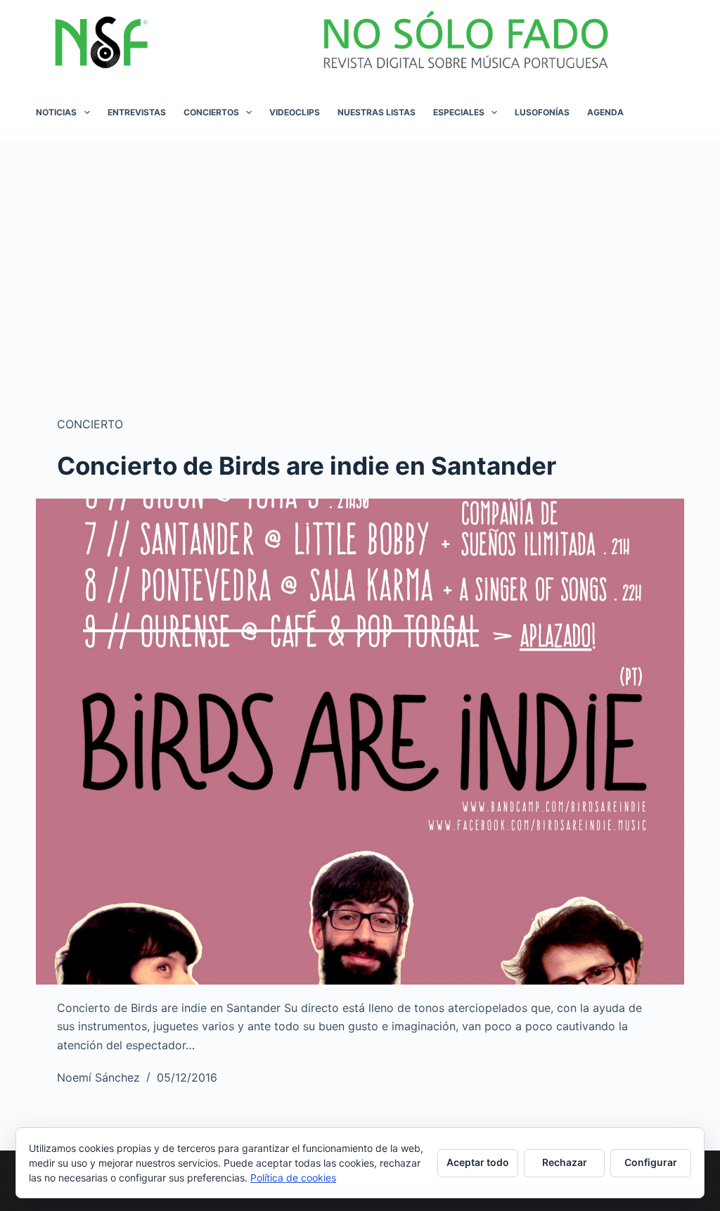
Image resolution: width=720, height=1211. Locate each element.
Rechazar (564, 1162)
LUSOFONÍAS (542, 112)
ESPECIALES (458, 112)
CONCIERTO (90, 424)
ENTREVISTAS (137, 112)
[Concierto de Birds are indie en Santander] (360, 742)
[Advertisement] (360, 246)
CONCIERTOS (211, 112)
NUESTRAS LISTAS (377, 112)
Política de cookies (293, 1178)
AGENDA (605, 112)
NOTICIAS (56, 112)
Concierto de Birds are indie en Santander (306, 465)
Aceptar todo (477, 1162)
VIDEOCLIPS (294, 112)
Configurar (650, 1162)
